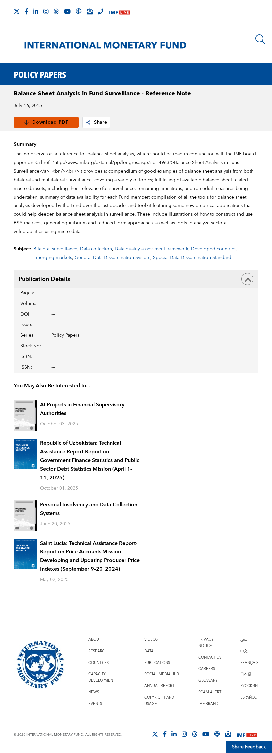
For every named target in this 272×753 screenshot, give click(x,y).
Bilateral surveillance (55, 249)
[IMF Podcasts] (217, 734)
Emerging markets (53, 257)
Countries (98, 663)
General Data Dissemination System (112, 257)
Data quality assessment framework (151, 249)
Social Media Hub (161, 674)
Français (249, 663)
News (93, 692)
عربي (243, 639)
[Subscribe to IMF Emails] (90, 11)
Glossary (208, 680)
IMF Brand (208, 704)
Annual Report (159, 686)
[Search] (260, 39)
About (94, 639)
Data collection (96, 249)
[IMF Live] (119, 12)
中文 (244, 651)
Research (97, 651)
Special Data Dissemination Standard (192, 257)
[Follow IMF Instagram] (46, 11)
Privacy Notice (206, 642)
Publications (157, 663)
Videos (151, 639)
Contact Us (209, 657)
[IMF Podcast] (79, 11)
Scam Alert (209, 692)
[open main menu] (260, 14)
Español (248, 697)
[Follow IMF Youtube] (67, 11)
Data (149, 651)
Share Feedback (249, 747)
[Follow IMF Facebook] (26, 11)
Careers (206, 669)
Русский (249, 686)
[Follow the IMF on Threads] (56, 11)
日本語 (245, 674)
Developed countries (213, 249)
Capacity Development (101, 677)
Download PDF (50, 122)
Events (95, 704)
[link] (88, 122)
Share (100, 122)
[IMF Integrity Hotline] (100, 11)
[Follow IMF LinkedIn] (35, 11)
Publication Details (44, 279)
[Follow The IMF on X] (17, 11)
